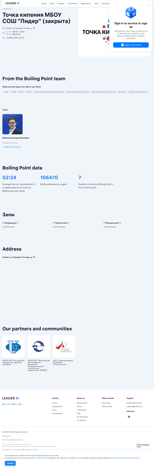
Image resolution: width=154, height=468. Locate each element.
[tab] (64, 398)
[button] (64, 398)
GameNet (29, 92)
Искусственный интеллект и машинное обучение (49, 92)
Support (130, 398)
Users (96, 3)
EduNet (21, 92)
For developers (82, 417)
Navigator (61, 3)
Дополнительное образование (138, 92)
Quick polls (106, 403)
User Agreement (40, 458)
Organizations (86, 3)
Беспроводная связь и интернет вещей (104, 92)
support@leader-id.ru (135, 406)
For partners (81, 420)
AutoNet (13, 92)
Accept (10, 463)
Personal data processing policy (12, 439)
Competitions (72, 3)
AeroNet (5, 92)
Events (44, 3)
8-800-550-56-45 (134, 403)
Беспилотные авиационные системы (78, 92)
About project (82, 403)
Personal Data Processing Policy (127, 458)
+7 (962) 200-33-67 (15, 38)
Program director (10, 143)
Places (52, 3)
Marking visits (107, 406)
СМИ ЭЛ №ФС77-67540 (29, 450)
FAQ (78, 413)
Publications (106, 3)
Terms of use (6, 436)
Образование (122, 92)
